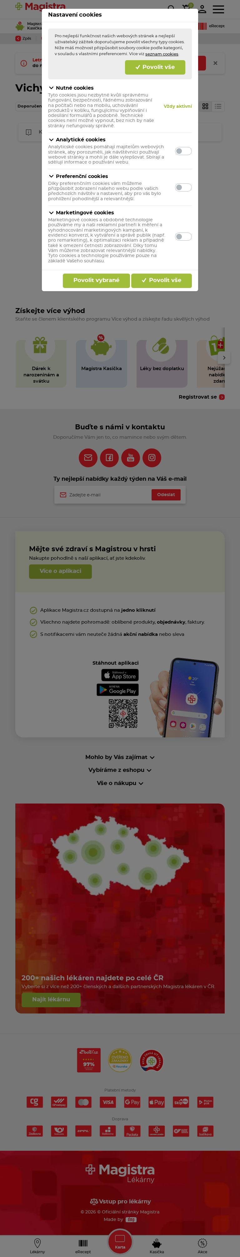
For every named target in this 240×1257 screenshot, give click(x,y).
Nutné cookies (75, 88)
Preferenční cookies (82, 176)
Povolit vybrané (96, 280)
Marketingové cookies (85, 212)
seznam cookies (161, 54)
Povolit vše (158, 67)
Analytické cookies (81, 139)
